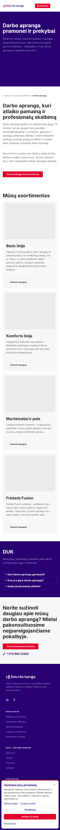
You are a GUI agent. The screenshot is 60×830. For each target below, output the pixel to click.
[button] (30, 574)
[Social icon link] (7, 700)
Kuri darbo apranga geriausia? (26, 574)
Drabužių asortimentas (21, 96)
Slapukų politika (11, 803)
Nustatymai (10, 823)
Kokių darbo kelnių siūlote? (24, 586)
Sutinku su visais (30, 816)
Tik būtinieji (30, 810)
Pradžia (6, 96)
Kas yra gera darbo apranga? (26, 580)
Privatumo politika (28, 803)
